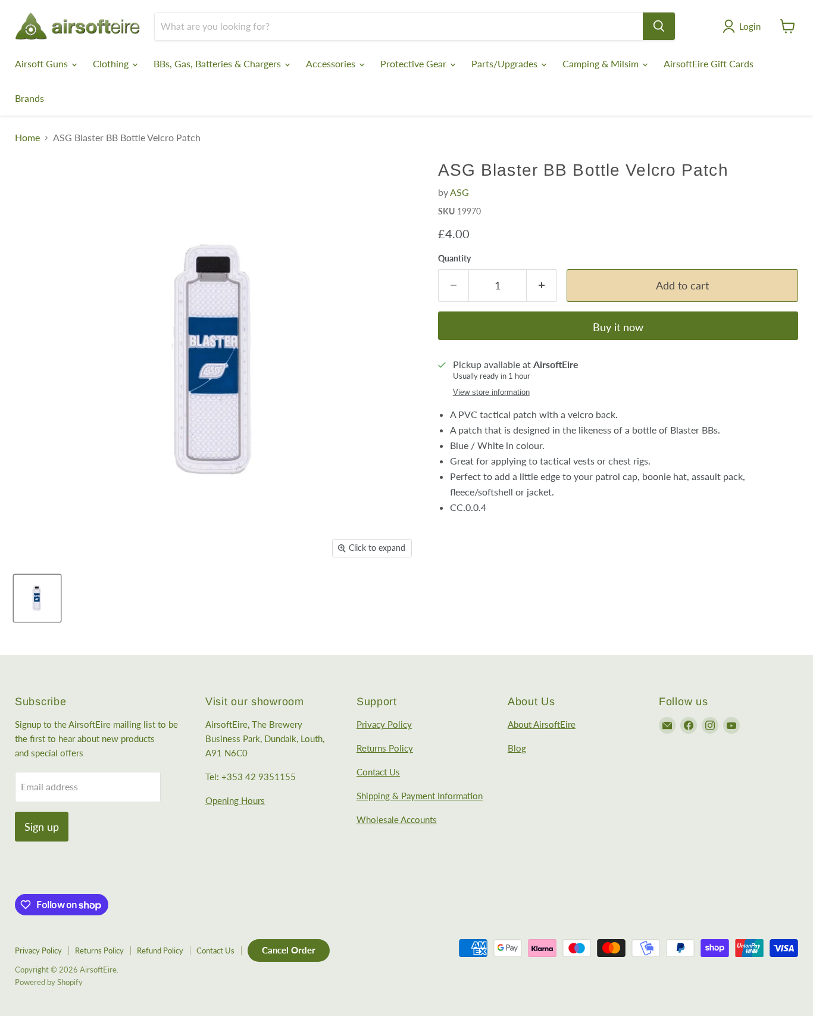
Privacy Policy (384, 724)
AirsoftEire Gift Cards (708, 63)
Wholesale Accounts (397, 819)
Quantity (454, 258)
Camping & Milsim (601, 63)
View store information (491, 392)
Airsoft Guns (42, 63)
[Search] (659, 26)
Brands (29, 98)
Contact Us (378, 771)
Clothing (112, 63)
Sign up (41, 826)
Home (27, 137)
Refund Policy (160, 950)
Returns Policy (385, 748)
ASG (459, 192)
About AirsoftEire (542, 724)
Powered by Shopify (49, 982)
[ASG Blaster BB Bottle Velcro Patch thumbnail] (37, 598)
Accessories (332, 63)
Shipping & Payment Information (420, 795)
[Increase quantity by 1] (542, 285)
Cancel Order (288, 950)
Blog (517, 748)
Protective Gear (414, 63)
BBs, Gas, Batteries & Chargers (218, 63)
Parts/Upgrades (505, 63)
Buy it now (618, 327)
